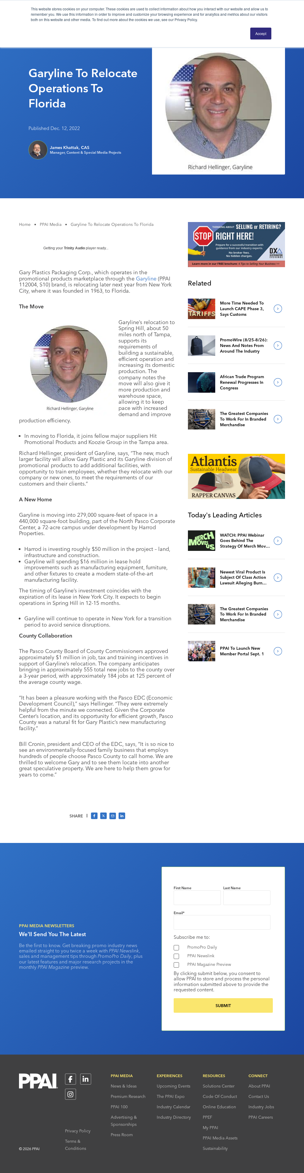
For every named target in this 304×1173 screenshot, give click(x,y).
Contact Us (258, 1096)
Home (25, 224)
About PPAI (259, 1086)
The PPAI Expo (171, 1096)
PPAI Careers (260, 1117)
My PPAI (210, 1127)
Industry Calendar (173, 1106)
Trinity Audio (74, 248)
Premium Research (128, 1096)
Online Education (219, 1106)
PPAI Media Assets (220, 1138)
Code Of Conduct (220, 1096)
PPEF (207, 1117)
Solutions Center (219, 1086)
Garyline (146, 278)
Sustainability (215, 1148)
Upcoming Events (173, 1086)
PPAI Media (50, 224)
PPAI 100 (119, 1106)
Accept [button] (260, 33)
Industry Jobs (261, 1106)
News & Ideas (124, 1086)
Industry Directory (174, 1117)
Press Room (122, 1134)
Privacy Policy (78, 1131)
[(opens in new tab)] (236, 265)
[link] (201, 308)
